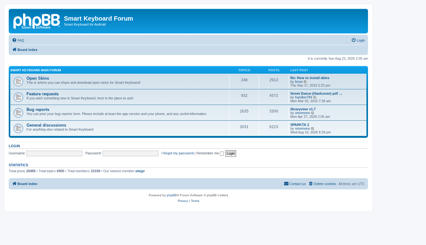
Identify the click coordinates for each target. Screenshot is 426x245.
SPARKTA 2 (299, 125)
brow (299, 81)
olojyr (140, 171)
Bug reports (38, 109)
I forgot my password (178, 153)
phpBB (172, 195)
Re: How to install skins (309, 78)
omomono (302, 113)
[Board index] (37, 20)
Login (14, 146)
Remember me (208, 153)
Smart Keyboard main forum (35, 70)
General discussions (46, 125)
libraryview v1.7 (303, 109)
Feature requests (43, 94)
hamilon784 (303, 97)
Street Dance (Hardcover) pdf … (316, 93)
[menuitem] (18, 40)
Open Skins (38, 78)
